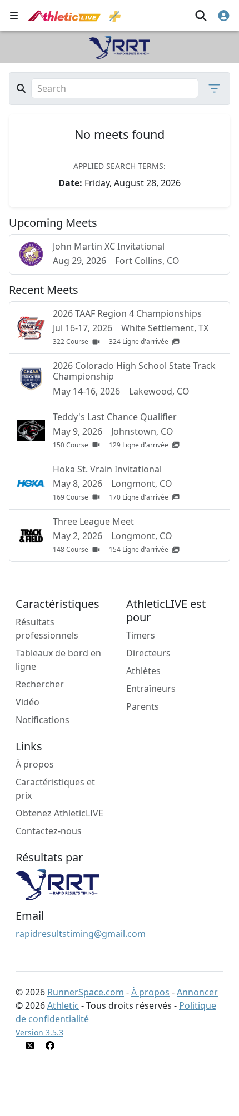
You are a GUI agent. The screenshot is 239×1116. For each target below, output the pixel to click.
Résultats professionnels (47, 628)
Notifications (42, 720)
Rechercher (40, 684)
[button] (210, 88)
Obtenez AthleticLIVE (59, 813)
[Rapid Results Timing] (57, 884)
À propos (35, 764)
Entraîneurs (151, 688)
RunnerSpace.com (85, 992)
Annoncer (197, 992)
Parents (142, 706)
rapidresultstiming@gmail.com (81, 934)
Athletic (63, 1005)
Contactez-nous (49, 831)
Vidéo (27, 702)
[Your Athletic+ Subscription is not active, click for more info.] (115, 15)
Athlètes (143, 671)
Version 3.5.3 (39, 1032)
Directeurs (148, 653)
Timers (140, 635)
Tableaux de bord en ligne (58, 659)
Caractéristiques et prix (55, 788)
